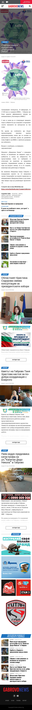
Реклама (18, 700)
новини (17, 196)
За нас (12, 700)
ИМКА (21, 193)
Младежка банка (7, 196)
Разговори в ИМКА (7, 198)
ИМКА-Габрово (6, 195)
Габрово (15, 193)
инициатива (17, 195)
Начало (7, 700)
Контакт (25, 700)
